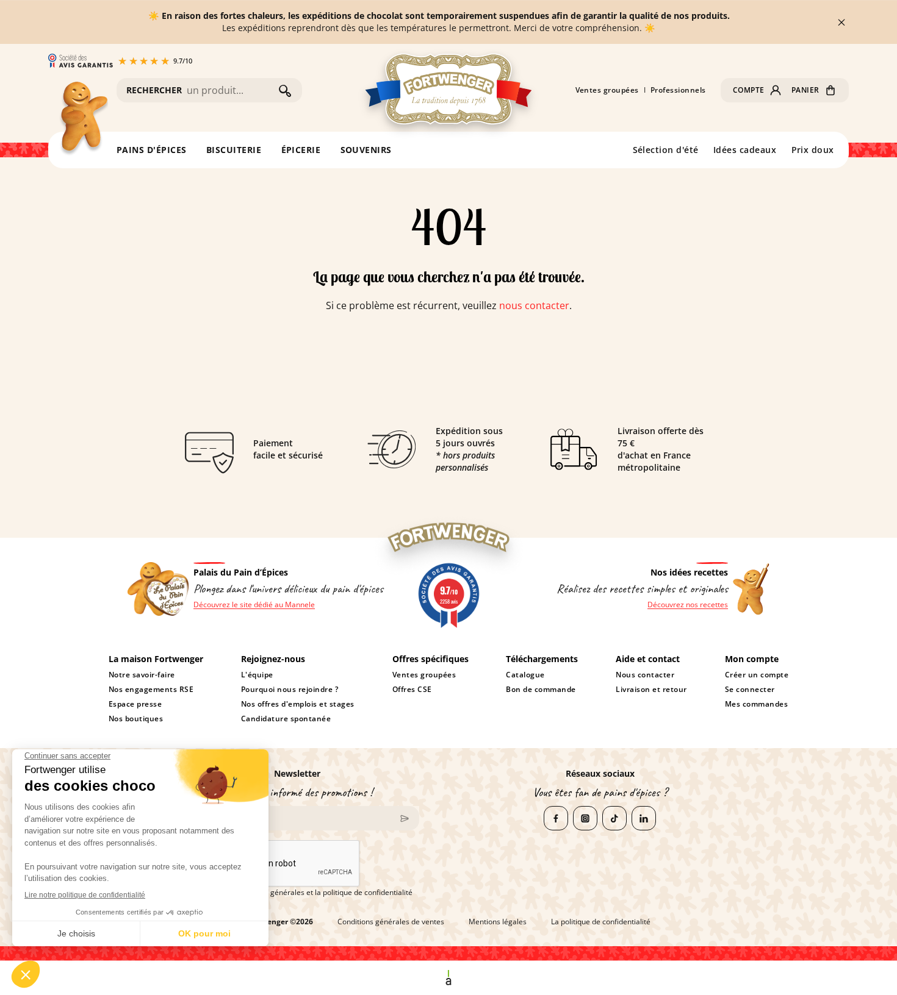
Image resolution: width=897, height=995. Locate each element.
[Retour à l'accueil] (83, 119)
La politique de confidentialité (600, 922)
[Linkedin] (644, 818)
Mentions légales (498, 922)
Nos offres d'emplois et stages (298, 704)
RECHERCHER (154, 90)
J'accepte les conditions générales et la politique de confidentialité (301, 892)
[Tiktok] (614, 818)
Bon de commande (541, 689)
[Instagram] (585, 818)
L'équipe (257, 675)
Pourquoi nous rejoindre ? (289, 689)
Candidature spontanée (286, 719)
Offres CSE (412, 689)
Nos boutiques (136, 719)
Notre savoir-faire (142, 675)
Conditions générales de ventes (390, 922)
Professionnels (678, 90)
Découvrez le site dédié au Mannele (254, 605)
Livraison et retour (651, 689)
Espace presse (135, 704)
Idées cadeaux (745, 149)
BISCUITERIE (234, 149)
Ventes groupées (607, 90)
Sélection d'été (666, 149)
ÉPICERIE (301, 149)
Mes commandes (756, 704)
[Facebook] (556, 818)
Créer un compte (757, 675)
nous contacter (534, 305)
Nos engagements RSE (151, 689)
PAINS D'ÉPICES (152, 149)
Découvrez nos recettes (687, 605)
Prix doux (813, 149)
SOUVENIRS (366, 149)
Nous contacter (645, 675)
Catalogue (525, 675)
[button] (757, 90)
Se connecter (750, 689)
